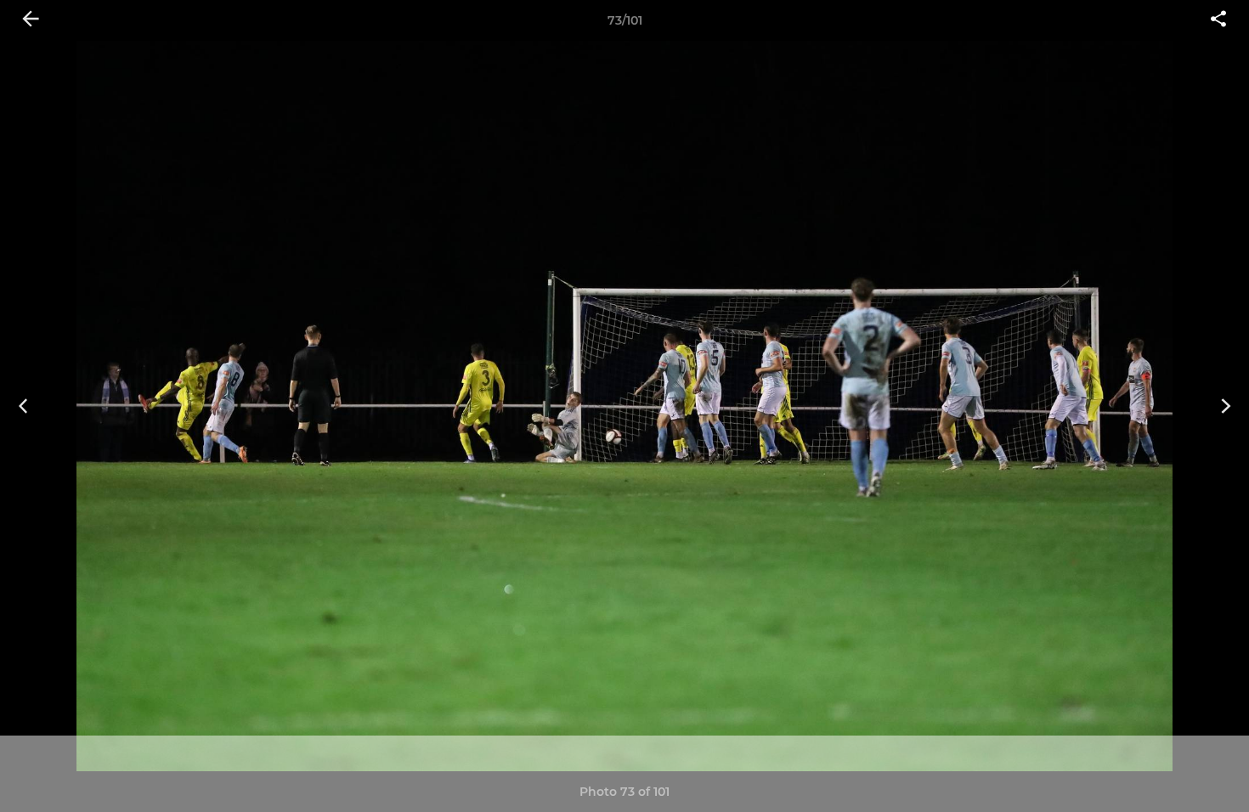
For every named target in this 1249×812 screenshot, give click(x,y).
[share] (1218, 20)
